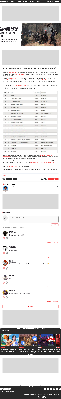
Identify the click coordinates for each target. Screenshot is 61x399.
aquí (10, 161)
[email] (57, 186)
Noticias (3, 347)
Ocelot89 (11, 275)
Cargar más (31, 306)
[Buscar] (44, 1)
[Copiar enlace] (57, 179)
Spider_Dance (12, 290)
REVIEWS (32, 1)
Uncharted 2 (22, 87)
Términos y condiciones (9, 391)
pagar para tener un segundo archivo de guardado (42, 162)
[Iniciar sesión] (42, 1)
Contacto (1, 391)
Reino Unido (41, 67)
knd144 (11, 261)
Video (38, 1)
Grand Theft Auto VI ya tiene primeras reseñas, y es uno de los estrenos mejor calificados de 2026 (27, 353)
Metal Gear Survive (46, 79)
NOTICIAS (13, 1)
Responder (49, 242)
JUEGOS (19, 1)
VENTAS (14, 178)
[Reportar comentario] (57, 232)
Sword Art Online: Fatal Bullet (19, 85)
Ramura (11, 231)
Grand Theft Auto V (13, 72)
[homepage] (4, 1)
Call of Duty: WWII (20, 74)
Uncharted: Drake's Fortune (12, 87)
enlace (41, 165)
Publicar (55, 224)
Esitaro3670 (12, 246)
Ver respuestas (55, 242)
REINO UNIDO (9, 178)
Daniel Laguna (4, 43)
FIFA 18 (8, 70)
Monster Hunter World (15, 78)
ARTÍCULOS (25, 1)
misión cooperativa (13, 166)
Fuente (4, 175)
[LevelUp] (26, 394)
